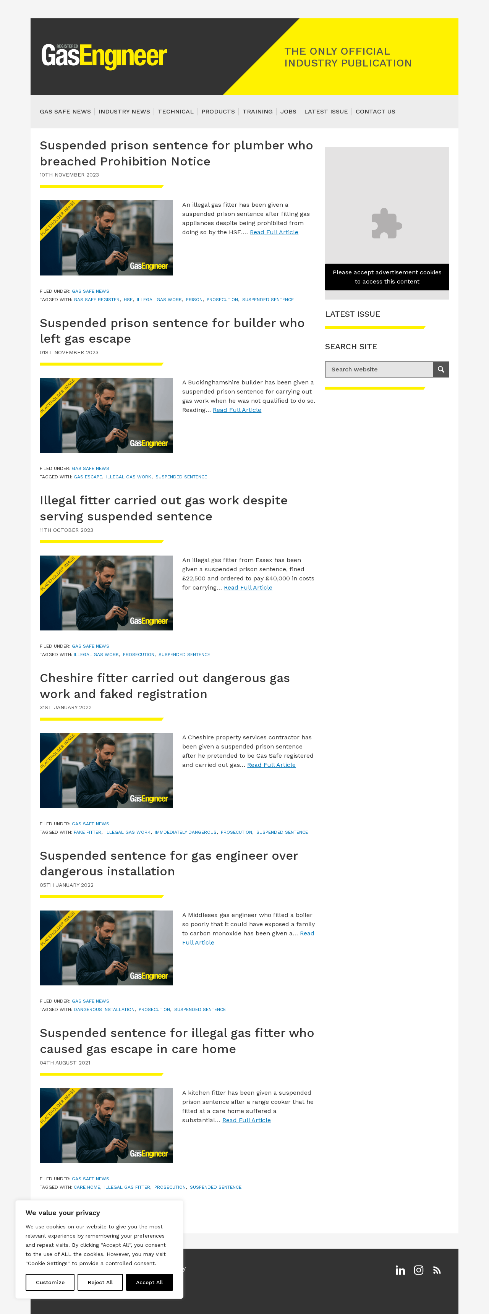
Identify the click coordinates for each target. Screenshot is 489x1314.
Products (218, 111)
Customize (50, 1282)
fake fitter (87, 832)
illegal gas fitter (127, 1187)
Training (258, 111)
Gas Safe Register (97, 299)
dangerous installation (104, 1009)
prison (194, 299)
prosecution (222, 299)
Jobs (288, 111)
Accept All (149, 1282)
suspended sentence (268, 299)
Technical (176, 111)
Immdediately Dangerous (186, 832)
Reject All (100, 1282)
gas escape (88, 477)
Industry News (124, 111)
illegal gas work (159, 299)
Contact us (375, 111)
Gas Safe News (65, 111)
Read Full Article (274, 232)
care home (87, 1187)
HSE (128, 299)
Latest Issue (326, 111)
